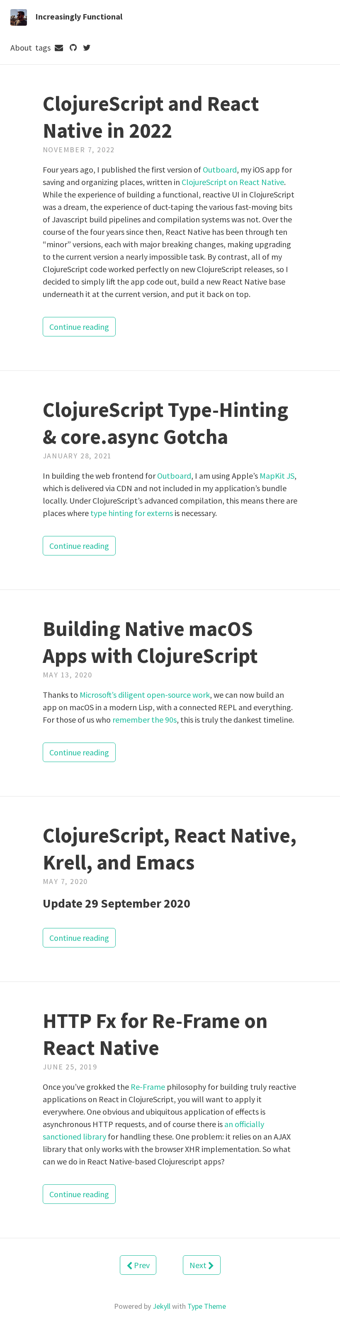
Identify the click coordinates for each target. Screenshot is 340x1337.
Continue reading (79, 326)
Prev (141, 1265)
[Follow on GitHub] (73, 47)
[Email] (59, 47)
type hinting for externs (131, 513)
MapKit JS (277, 475)
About (21, 47)
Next (198, 1265)
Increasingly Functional (78, 16)
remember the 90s (144, 719)
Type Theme (206, 1306)
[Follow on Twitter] (87, 47)
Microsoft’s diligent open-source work (145, 694)
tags (43, 47)
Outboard (220, 169)
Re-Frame (148, 1086)
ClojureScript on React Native (233, 182)
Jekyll (161, 1306)
